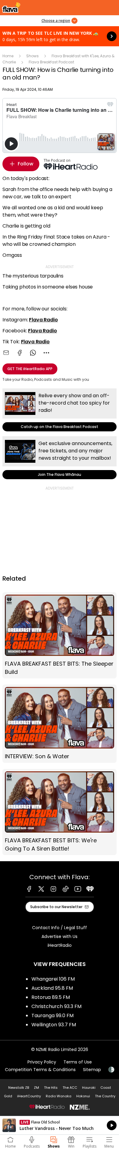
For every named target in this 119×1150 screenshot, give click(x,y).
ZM (36, 1087)
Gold (8, 1096)
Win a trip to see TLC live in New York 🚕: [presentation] (59, 36)
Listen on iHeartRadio (59, 1125)
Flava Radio (43, 319)
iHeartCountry (29, 1096)
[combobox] (46, 352)
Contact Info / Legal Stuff (59, 928)
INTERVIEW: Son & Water (59, 724)
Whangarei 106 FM (53, 978)
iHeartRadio (60, 945)
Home (7, 55)
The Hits (51, 1087)
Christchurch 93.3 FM (56, 1006)
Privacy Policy (41, 1062)
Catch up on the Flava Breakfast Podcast (59, 409)
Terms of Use (77, 1062)
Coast (105, 1087)
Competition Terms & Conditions (40, 1070)
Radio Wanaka (58, 1096)
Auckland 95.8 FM (52, 988)
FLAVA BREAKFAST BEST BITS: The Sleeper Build (59, 635)
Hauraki (89, 1087)
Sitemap (92, 1070)
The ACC (70, 1087)
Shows (32, 55)
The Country (105, 1096)
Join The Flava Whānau (59, 457)
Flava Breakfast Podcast (51, 62)
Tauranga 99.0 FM (52, 1015)
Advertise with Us (59, 936)
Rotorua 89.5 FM (50, 997)
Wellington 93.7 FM (53, 1024)
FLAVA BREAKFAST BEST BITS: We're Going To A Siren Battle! (59, 812)
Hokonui (83, 1096)
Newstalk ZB (18, 1087)
